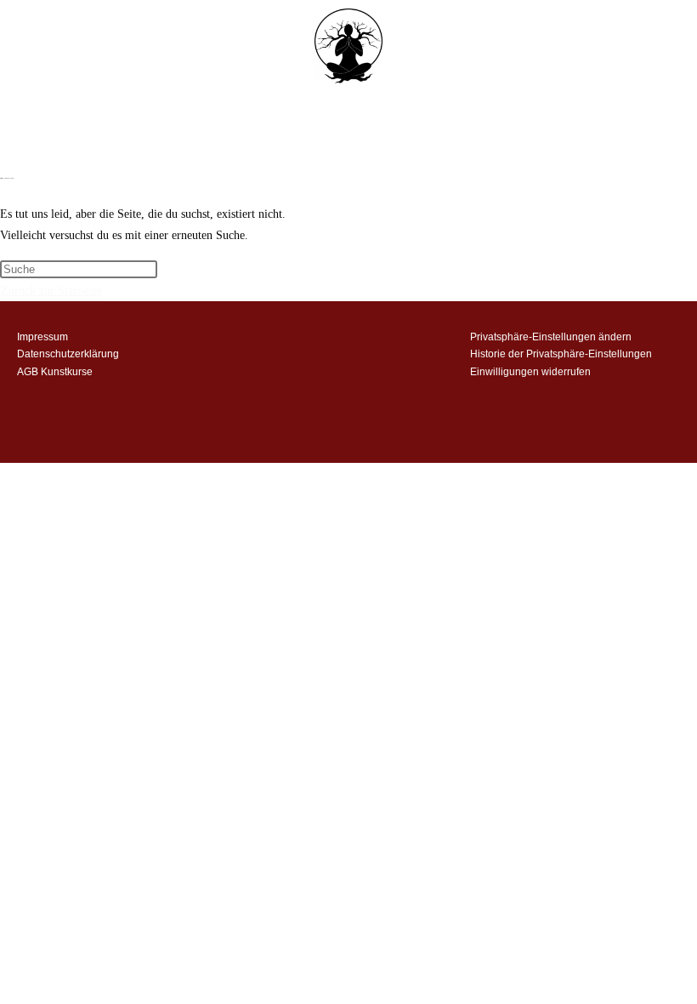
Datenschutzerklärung (68, 354)
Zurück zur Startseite (51, 290)
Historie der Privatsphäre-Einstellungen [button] (561, 354)
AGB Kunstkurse (55, 372)
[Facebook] (372, 342)
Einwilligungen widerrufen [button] (530, 372)
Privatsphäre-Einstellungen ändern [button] (551, 337)
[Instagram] (324, 342)
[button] (348, 141)
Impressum (42, 337)
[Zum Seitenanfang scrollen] (4, 473)
